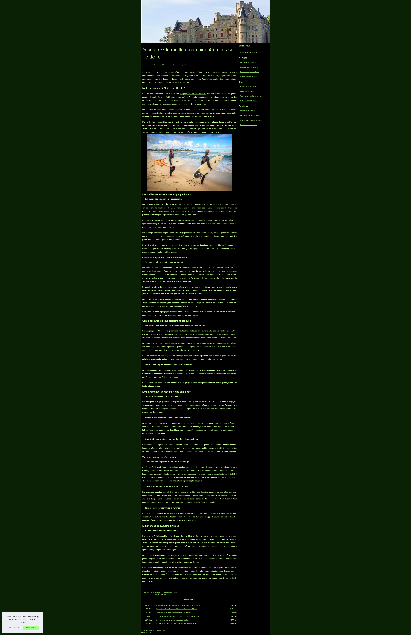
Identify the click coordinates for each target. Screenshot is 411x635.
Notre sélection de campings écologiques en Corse (173, 620)
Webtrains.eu (150, 630)
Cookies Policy (160, 630)
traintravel (144, 633)
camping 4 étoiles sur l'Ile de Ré (193, 94)
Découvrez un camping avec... (250, 115)
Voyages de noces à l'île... (249, 52)
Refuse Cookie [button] (13, 628)
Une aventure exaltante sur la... (251, 96)
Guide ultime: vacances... (248, 125)
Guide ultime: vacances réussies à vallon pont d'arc (173, 612)
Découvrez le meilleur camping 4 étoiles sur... (177, 65)
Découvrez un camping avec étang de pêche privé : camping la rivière (160, 594)
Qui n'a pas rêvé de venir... (249, 76)
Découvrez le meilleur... (248, 110)
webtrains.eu (147, 65)
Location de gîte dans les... (249, 72)
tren (150, 633)
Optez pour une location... (249, 101)
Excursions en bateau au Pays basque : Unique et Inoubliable (176, 623)
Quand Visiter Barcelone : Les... (251, 120)
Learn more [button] (22, 622)
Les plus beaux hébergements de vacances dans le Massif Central (178, 616)
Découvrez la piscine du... (249, 62)
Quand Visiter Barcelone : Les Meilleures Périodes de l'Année (176, 609)
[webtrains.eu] (205, 21)
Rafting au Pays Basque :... (249, 86)
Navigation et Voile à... (247, 91)
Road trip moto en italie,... (249, 67)
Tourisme (157, 65)
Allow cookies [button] (31, 628)
